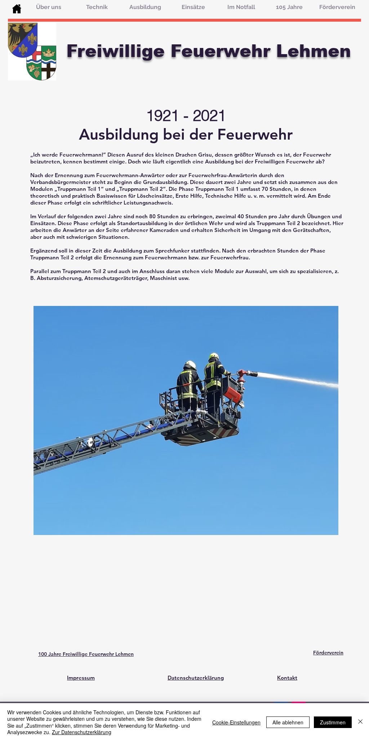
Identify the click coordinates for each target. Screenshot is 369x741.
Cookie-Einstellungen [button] (236, 722)
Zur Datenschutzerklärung (81, 732)
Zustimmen (333, 722)
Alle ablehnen (287, 722)
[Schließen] (360, 722)
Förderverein (328, 652)
